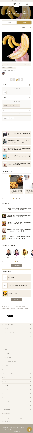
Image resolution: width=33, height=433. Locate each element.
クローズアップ (5, 389)
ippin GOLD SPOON (6, 409)
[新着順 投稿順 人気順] (26, 27)
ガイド (3, 397)
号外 (3, 405)
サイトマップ (4, 429)
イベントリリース (5, 401)
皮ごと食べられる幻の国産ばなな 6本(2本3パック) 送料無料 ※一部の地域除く (16, 65)
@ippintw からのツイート (7, 413)
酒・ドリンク (4, 369)
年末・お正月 (4, 349)
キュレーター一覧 (5, 418)
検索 (30, 3)
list (14, 315)
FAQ (9, 429)
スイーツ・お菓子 (5, 365)
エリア (4, 84)
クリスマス (4, 345)
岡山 (5, 92)
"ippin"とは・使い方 (6, 421)
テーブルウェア (5, 381)
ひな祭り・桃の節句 (6, 353)
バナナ (12, 118)
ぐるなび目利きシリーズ (14, 427)
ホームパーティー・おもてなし (8, 332)
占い (3, 393)
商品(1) (24, 22)
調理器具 (3, 377)
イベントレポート (5, 385)
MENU (2, 3)
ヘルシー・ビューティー (7, 336)
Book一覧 (18, 418)
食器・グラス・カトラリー (7, 373)
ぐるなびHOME (5, 427)
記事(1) (9, 22)
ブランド (5, 97)
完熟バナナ (6, 118)
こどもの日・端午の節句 (7, 357)
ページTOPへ (16, 312)
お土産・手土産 (5, 328)
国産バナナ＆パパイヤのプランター (9, 67)
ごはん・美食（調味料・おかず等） (9, 361)
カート (27, 3)
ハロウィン (4, 341)
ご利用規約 (22, 427)
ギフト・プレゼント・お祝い (8, 324)
